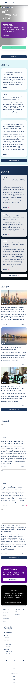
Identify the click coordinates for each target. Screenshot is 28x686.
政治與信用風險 (6, 618)
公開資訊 (14, 679)
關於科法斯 (18, 614)
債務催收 (4, 621)
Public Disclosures (14, 673)
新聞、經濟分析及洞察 (19, 610)
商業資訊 (4, 615)
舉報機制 (14, 676)
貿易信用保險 (5, 612)
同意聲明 (14, 682)
